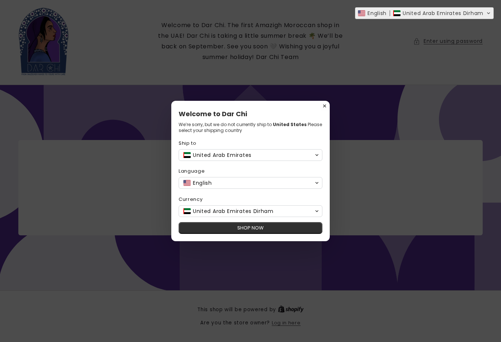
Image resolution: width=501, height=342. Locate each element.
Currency (191, 199)
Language (192, 171)
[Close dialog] (324, 106)
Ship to (188, 143)
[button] (424, 13)
